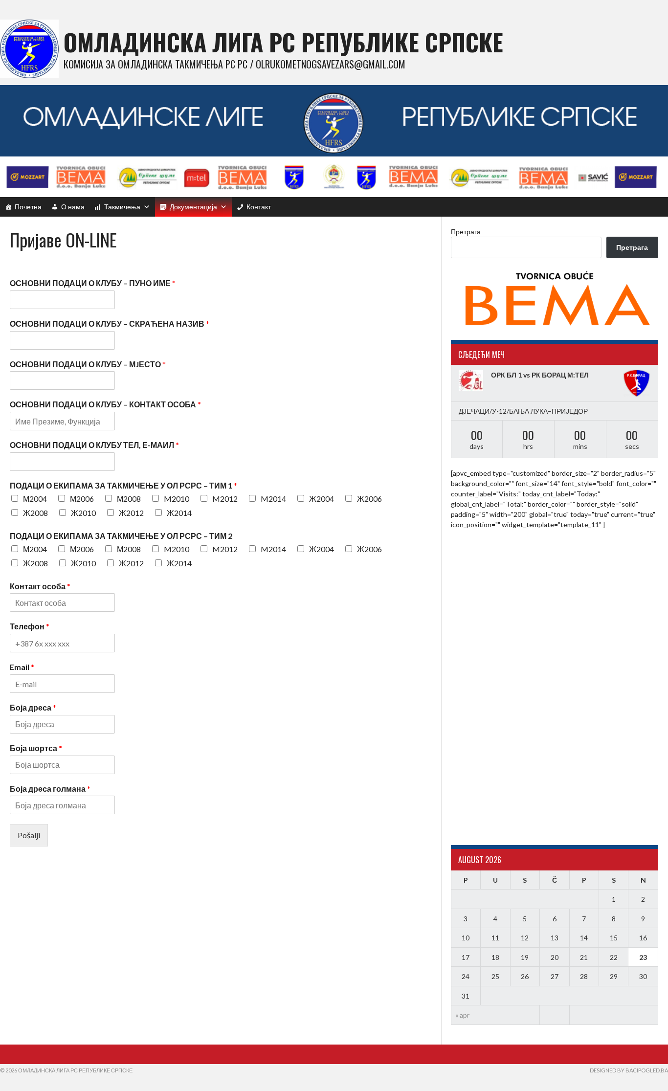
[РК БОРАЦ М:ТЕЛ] (636, 383)
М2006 (82, 498)
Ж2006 (369, 498)
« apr (462, 1015)
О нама (73, 206)
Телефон (29, 626)
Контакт (258, 206)
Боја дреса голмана (50, 788)
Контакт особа (40, 586)
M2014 (273, 498)
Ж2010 (83, 512)
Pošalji (29, 835)
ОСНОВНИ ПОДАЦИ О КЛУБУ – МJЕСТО (88, 364)
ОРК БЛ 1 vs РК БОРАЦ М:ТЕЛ (540, 375)
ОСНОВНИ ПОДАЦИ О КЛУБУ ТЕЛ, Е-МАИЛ (94, 444)
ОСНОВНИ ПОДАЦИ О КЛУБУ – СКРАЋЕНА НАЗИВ (109, 323)
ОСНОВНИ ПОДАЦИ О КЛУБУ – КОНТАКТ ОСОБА (105, 404)
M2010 (176, 498)
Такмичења (122, 206)
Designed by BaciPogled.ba (629, 1070)
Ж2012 (131, 512)
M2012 (225, 498)
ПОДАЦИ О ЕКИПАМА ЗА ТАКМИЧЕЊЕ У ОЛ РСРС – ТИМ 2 (121, 535)
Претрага (466, 231)
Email (22, 666)
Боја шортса (36, 748)
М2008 (129, 498)
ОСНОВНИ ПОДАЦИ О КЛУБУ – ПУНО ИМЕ (93, 283)
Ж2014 (179, 512)
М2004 (35, 498)
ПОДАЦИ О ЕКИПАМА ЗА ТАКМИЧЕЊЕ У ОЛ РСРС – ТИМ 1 (123, 485)
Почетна (28, 206)
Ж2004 (321, 498)
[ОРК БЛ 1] (472, 380)
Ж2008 (35, 512)
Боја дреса (33, 707)
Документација (193, 206)
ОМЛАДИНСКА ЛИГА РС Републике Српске (283, 41)
